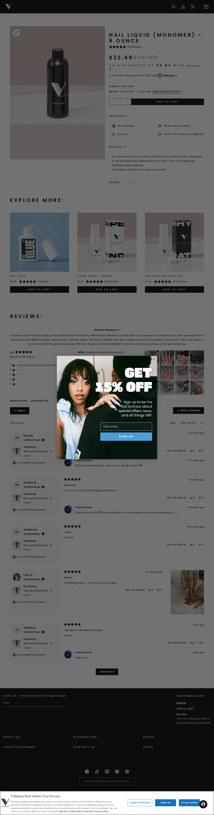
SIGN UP (126, 436)
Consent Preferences (139, 802)
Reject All (166, 802)
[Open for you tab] (203, 804)
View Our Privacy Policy (95, 811)
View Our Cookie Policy (70, 811)
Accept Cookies (189, 802)
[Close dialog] (154, 359)
